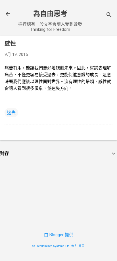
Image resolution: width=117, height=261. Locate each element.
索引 (74, 246)
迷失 (11, 112)
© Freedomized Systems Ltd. (51, 246)
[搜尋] (109, 15)
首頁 (81, 246)
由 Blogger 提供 (58, 234)
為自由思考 (50, 14)
